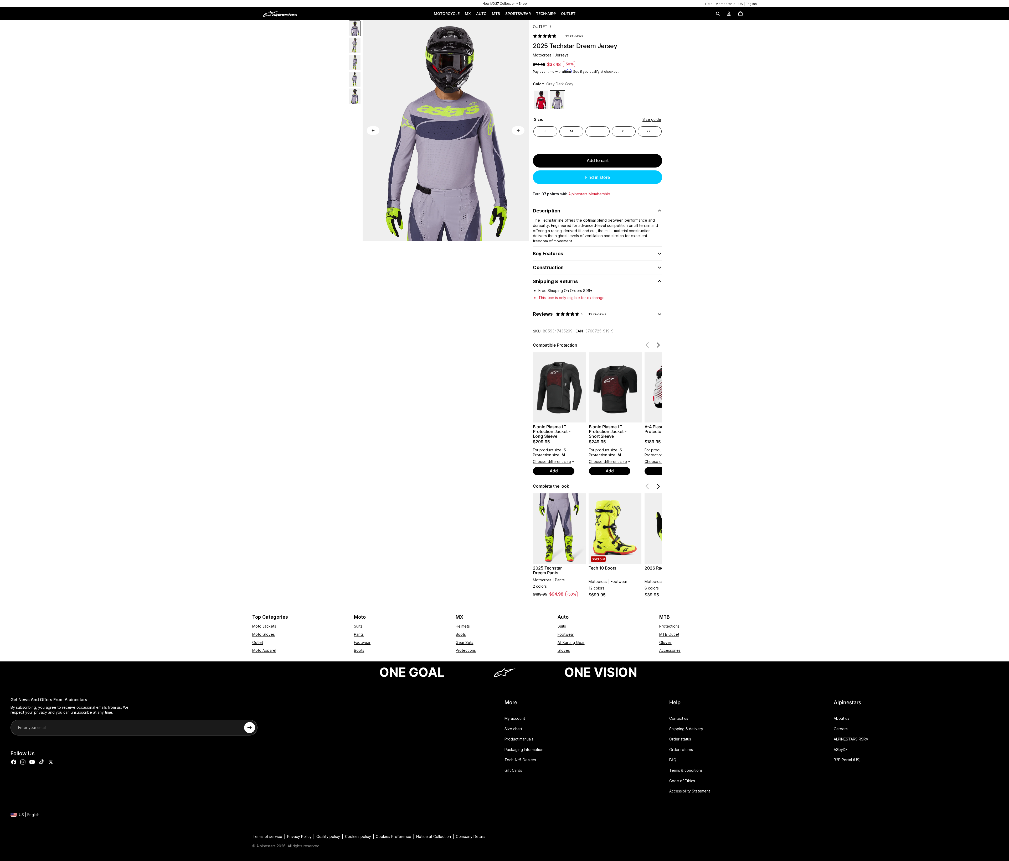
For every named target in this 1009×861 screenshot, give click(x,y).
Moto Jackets (264, 626)
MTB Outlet (669, 634)
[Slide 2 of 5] (355, 45)
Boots (359, 650)
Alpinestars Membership (589, 194)
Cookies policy (358, 836)
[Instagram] (23, 762)
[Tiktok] (41, 762)
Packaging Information (523, 749)
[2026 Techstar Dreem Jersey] (541, 100)
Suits (358, 626)
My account (514, 718)
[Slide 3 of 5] (355, 62)
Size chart (513, 728)
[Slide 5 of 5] (355, 96)
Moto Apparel (264, 650)
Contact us (678, 718)
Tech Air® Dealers (520, 760)
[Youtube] (32, 762)
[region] (504, 3)
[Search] (718, 13)
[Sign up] (249, 727)
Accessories (670, 650)
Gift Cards (513, 770)
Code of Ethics (682, 780)
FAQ (672, 760)
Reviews (569, 314)
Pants (359, 634)
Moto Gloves (263, 634)
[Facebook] (14, 762)
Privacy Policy (299, 836)
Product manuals (518, 739)
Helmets (463, 626)
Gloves (564, 650)
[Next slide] (518, 130)
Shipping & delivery (686, 728)
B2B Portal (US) (847, 760)
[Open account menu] (729, 13)
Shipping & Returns (555, 281)
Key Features (548, 253)
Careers (841, 728)
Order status (680, 739)
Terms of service (267, 836)
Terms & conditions (686, 770)
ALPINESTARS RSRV (851, 739)
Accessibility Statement (689, 791)
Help (709, 4)
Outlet (257, 642)
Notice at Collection (433, 836)
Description (546, 210)
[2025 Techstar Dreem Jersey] (557, 100)
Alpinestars (266, 846)
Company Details (470, 836)
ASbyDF (841, 749)
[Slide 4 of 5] (355, 79)
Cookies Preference (393, 836)
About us (841, 718)
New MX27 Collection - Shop (504, 4)
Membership (725, 4)
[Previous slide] (373, 130)
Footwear (362, 642)
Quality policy (328, 836)
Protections (466, 650)
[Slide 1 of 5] (355, 28)
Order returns (681, 749)
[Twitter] (51, 762)
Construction (548, 267)
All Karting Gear (571, 642)
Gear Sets (464, 642)
